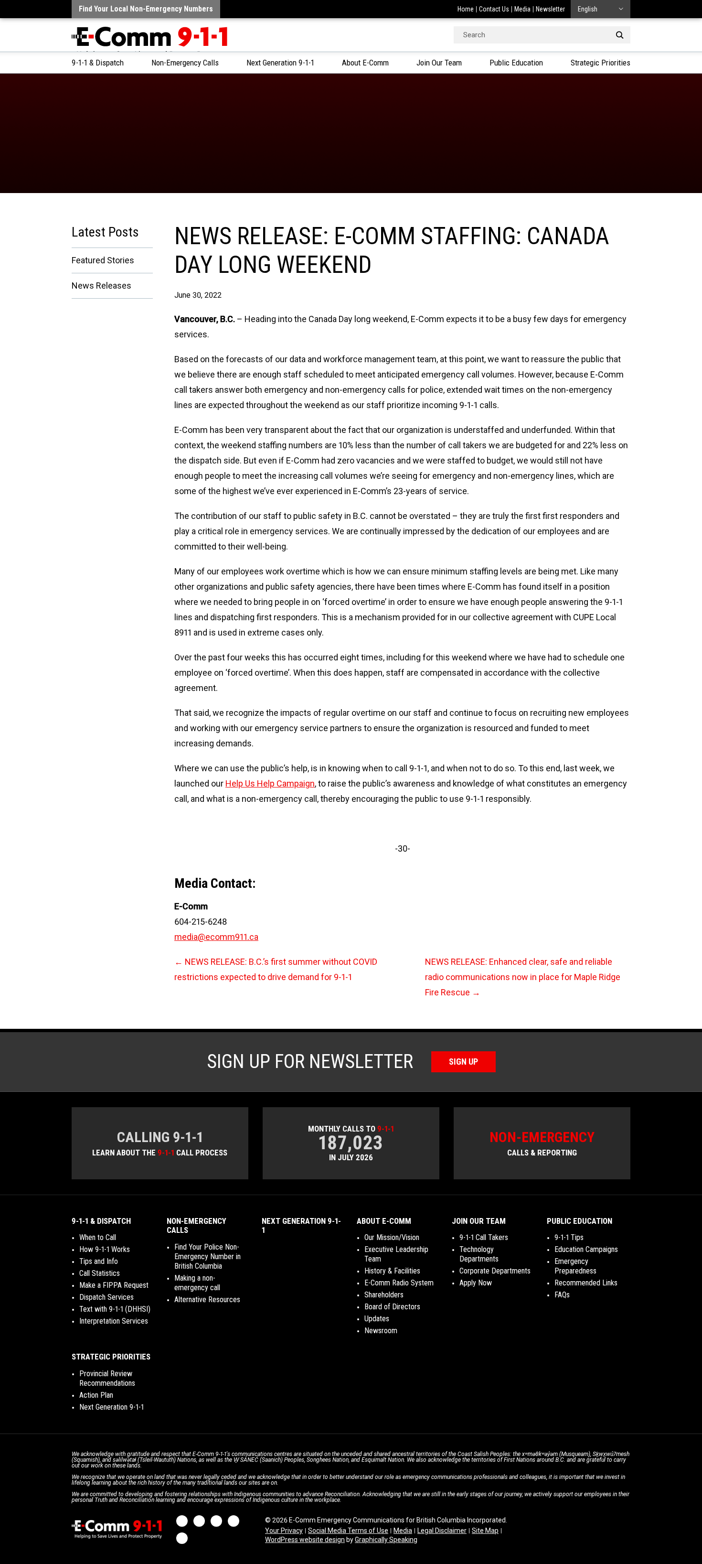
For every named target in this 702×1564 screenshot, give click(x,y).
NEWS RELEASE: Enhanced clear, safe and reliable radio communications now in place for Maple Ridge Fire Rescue (522, 977)
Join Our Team (439, 62)
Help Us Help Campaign (270, 783)
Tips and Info (98, 1261)
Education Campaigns (586, 1249)
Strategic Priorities (600, 62)
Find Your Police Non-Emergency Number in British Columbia (207, 1256)
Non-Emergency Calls (185, 62)
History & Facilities (392, 1270)
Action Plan (96, 1395)
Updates (376, 1318)
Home (465, 9)
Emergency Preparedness (575, 1266)
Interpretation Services (113, 1321)
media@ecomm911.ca (216, 937)
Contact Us (494, 9)
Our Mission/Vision (391, 1237)
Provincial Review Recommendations (107, 1378)
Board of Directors (392, 1306)
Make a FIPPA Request (114, 1285)
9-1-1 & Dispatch (98, 62)
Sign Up (463, 1062)
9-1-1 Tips (569, 1237)
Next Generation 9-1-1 (280, 62)
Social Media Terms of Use (348, 1530)
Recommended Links (585, 1282)
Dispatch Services (106, 1297)
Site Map (485, 1530)
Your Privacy (284, 1530)
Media (522, 9)
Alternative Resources (207, 1299)
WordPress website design (305, 1539)
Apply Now (475, 1282)
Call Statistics (99, 1273)
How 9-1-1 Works (104, 1249)
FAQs (562, 1294)
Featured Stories (103, 260)
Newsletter (550, 9)
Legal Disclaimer (442, 1530)
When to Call (97, 1237)
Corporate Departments (495, 1270)
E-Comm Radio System (399, 1282)
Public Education (516, 62)
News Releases (101, 285)
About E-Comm (365, 62)
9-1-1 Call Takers (483, 1237)
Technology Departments (479, 1254)
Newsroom (380, 1330)
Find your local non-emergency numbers (146, 8)
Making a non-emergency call (197, 1282)
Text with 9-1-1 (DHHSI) (114, 1309)
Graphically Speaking (386, 1539)
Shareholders (384, 1294)
